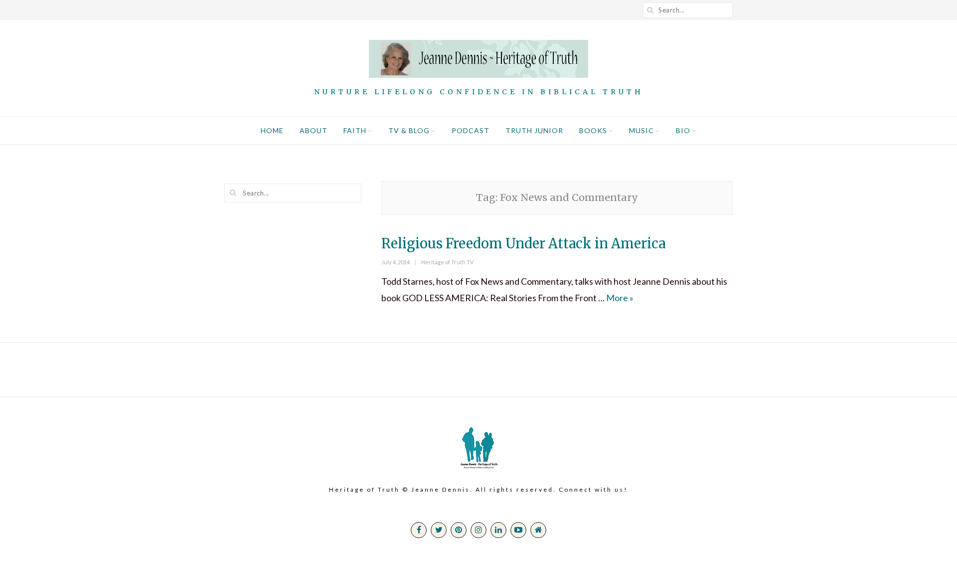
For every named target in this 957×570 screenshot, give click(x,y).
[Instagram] (478, 530)
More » (620, 297)
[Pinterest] (459, 530)
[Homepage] (538, 530)
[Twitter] (439, 530)
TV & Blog (409, 130)
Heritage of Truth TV (447, 262)
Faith (354, 130)
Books (593, 130)
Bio (683, 130)
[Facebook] (419, 530)
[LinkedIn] (498, 530)
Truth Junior (534, 130)
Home (272, 130)
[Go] (650, 9)
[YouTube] (518, 530)
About (313, 130)
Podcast (470, 130)
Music (641, 130)
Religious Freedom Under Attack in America (523, 243)
